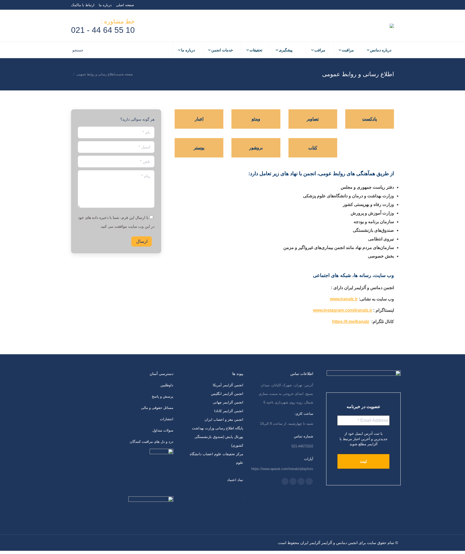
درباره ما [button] (188, 50)
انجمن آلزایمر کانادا (228, 411)
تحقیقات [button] (255, 50)
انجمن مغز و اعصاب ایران (224, 420)
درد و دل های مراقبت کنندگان (151, 442)
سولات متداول (162, 430)
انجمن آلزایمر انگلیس (227, 394)
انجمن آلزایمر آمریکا (228, 385)
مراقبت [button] (348, 50)
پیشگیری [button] (286, 50)
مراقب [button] (319, 50)
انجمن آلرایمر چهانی (228, 402)
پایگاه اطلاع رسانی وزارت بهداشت (217, 428)
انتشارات (166, 419)
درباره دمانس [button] (380, 50)
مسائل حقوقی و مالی (157, 408)
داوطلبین (166, 385)
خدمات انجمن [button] (222, 50)
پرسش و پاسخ (162, 396)
